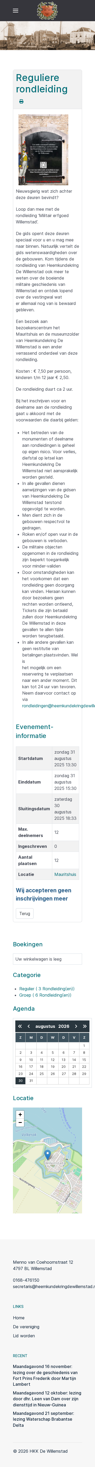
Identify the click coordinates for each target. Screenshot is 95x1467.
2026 (63, 1026)
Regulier (47, 988)
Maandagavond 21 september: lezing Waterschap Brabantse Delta (43, 1419)
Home (19, 1317)
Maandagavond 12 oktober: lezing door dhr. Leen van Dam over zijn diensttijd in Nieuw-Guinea (47, 1398)
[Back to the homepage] (47, 10)
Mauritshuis (65, 874)
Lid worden (24, 1335)
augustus (46, 1026)
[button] (15, 10)
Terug (24, 913)
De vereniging (26, 1326)
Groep (45, 995)
